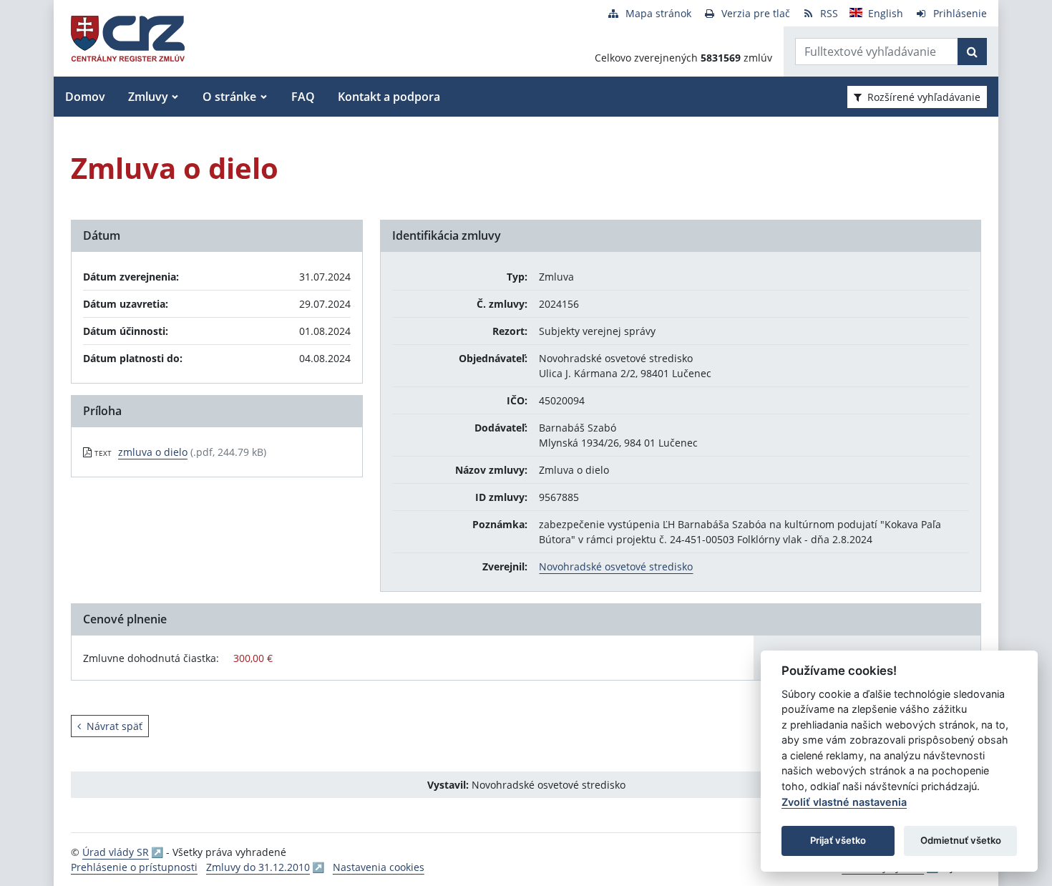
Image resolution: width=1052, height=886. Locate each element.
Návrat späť (114, 726)
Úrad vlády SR (115, 852)
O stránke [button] (229, 96)
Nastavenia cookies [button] (378, 867)
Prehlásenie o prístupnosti (134, 867)
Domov (85, 96)
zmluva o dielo (152, 452)
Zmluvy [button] (148, 96)
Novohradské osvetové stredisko (616, 566)
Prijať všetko (838, 840)
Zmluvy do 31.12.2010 (258, 867)
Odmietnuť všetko (960, 840)
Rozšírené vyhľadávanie (923, 97)
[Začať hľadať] (972, 51)
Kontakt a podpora (389, 96)
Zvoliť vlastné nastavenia (844, 802)
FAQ (303, 96)
